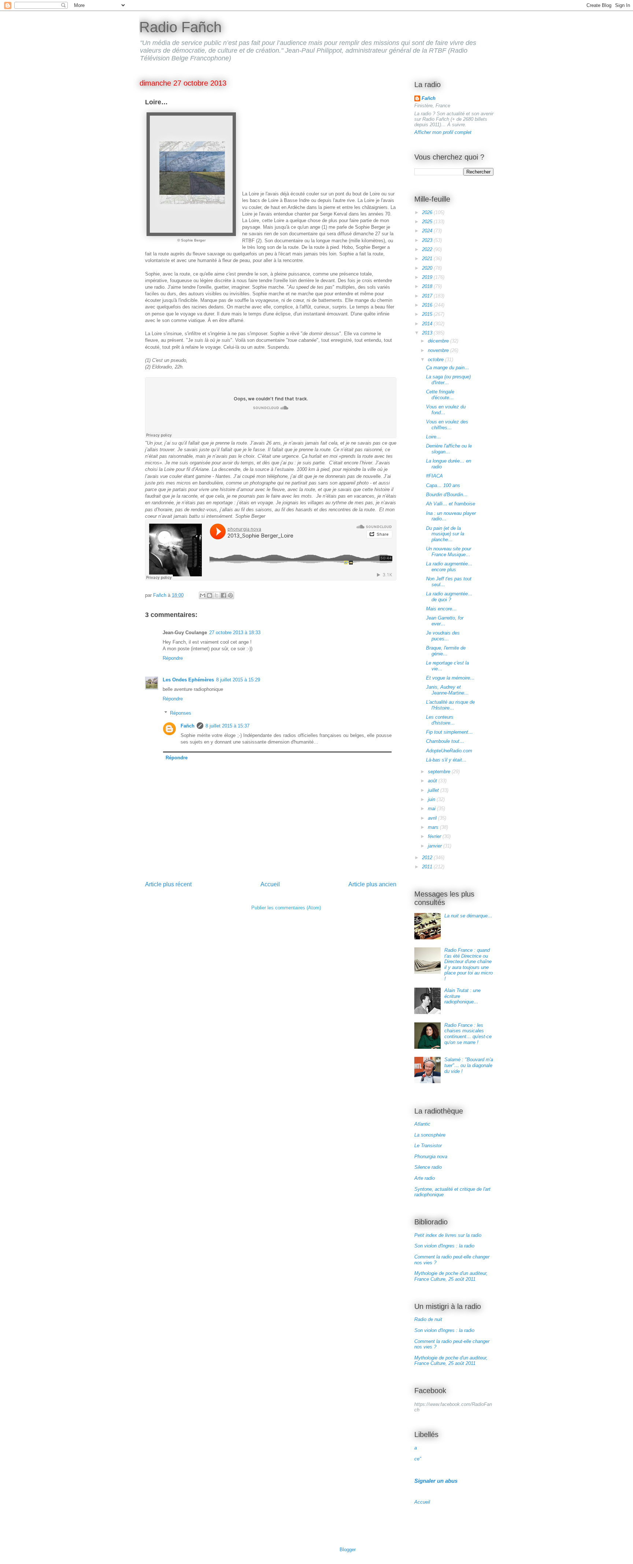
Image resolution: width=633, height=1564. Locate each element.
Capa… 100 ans (443, 485)
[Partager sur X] (216, 595)
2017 (428, 296)
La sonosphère (429, 1135)
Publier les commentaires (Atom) (286, 907)
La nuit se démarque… (468, 915)
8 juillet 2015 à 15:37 (227, 726)
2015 (428, 314)
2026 (428, 212)
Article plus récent (168, 884)
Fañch (188, 726)
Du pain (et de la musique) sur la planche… (445, 533)
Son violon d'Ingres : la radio (444, 1246)
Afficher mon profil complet (442, 132)
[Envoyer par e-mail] (202, 595)
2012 (428, 857)
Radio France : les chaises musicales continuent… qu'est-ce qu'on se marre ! (468, 1033)
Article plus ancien (372, 884)
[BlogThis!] (209, 595)
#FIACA (434, 476)
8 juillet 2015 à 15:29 (238, 679)
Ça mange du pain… (447, 367)
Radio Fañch (180, 27)
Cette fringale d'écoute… (440, 394)
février (435, 836)
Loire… (433, 436)
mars (434, 827)
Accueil (270, 884)
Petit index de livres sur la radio (447, 1235)
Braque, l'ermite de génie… (446, 650)
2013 (428, 333)
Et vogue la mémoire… (450, 678)
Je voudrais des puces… (443, 635)
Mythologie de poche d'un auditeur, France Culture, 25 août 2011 (451, 1276)
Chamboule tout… (445, 741)
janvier (435, 846)
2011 (428, 866)
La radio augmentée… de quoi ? (449, 596)
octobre (436, 359)
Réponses (180, 713)
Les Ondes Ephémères (188, 679)
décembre (439, 341)
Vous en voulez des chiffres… (447, 424)
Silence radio (428, 1167)
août (433, 780)
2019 (428, 277)
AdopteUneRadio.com (449, 750)
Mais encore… (441, 608)
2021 (428, 258)
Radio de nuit (428, 1319)
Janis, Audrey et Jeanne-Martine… (447, 690)
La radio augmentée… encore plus (449, 566)
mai (432, 808)
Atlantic (422, 1124)
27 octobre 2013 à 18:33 (234, 632)
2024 (428, 230)
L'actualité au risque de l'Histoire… (450, 705)
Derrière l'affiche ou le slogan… (449, 448)
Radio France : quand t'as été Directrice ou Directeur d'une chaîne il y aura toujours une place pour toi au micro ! (468, 964)
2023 (428, 240)
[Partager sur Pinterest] (230, 595)
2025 (428, 221)
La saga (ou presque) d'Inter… (448, 379)
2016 (428, 305)
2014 (428, 323)
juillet (434, 790)
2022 (428, 249)
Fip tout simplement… (449, 732)
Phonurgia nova (430, 1156)
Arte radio (424, 1178)
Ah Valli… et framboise (450, 503)
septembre (440, 771)
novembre (439, 350)
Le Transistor (428, 1145)
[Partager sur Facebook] (223, 595)
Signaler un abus (436, 1481)
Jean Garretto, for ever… (444, 620)
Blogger (347, 1549)
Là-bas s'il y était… (446, 760)
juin (432, 799)
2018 (428, 286)
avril (433, 818)
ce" (417, 1459)
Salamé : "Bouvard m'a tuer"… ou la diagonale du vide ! (468, 1065)
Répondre (173, 658)
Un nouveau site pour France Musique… (448, 551)
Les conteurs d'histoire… (440, 720)
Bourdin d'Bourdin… (447, 494)
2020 (428, 268)
